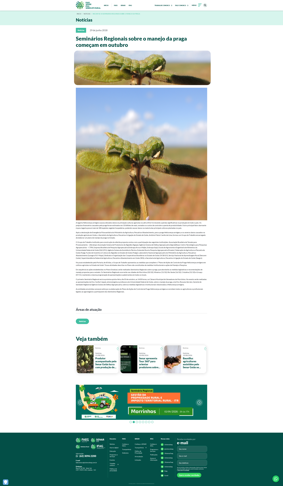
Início (79, 14)
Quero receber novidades (189, 475)
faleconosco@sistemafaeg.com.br (86, 462)
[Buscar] (205, 5)
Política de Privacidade (138, 452)
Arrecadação (139, 456)
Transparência (126, 449)
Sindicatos (125, 453)
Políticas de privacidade (113, 470)
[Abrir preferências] (5, 482)
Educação (113, 451)
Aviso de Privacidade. (183, 470)
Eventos (112, 460)
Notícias (82, 321)
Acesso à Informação (153, 459)
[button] (199, 402)
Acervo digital (114, 448)
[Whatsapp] (275, 479)
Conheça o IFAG (153, 445)
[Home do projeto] (88, 5)
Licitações (138, 460)
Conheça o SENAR (140, 444)
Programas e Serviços (114, 455)
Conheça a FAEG (125, 445)
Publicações (154, 455)
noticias (87, 14)
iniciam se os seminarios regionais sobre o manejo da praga (116, 14)
